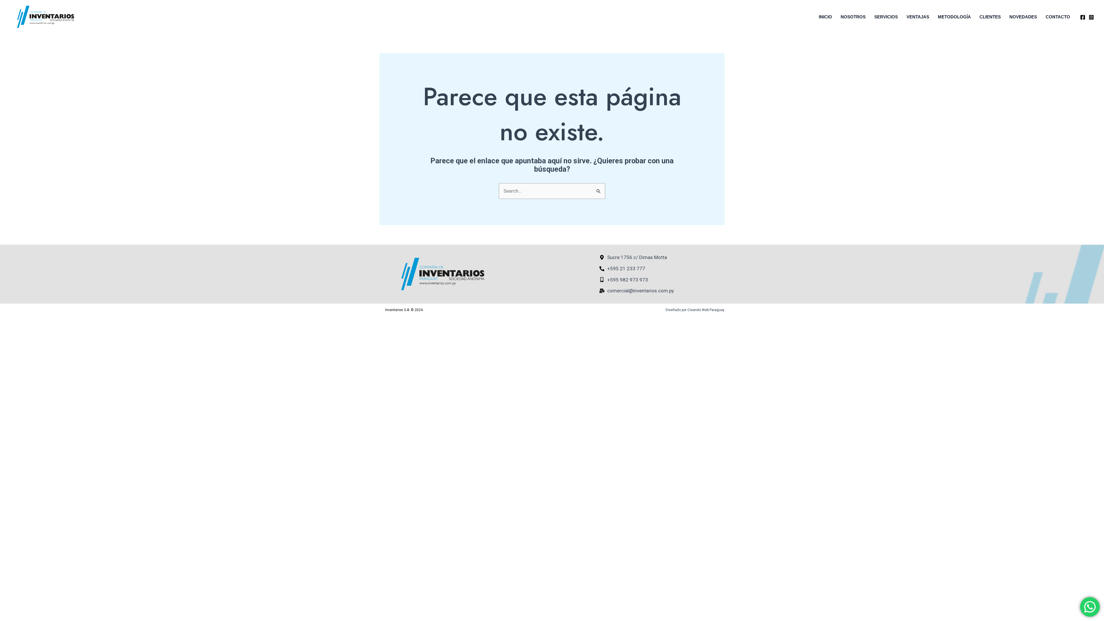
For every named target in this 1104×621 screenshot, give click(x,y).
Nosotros (853, 16)
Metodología (954, 16)
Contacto (1058, 16)
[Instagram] (1091, 17)
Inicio (825, 16)
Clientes (990, 16)
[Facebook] (1082, 17)
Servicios (886, 16)
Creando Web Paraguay (705, 310)
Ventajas (917, 16)
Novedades (1023, 16)
